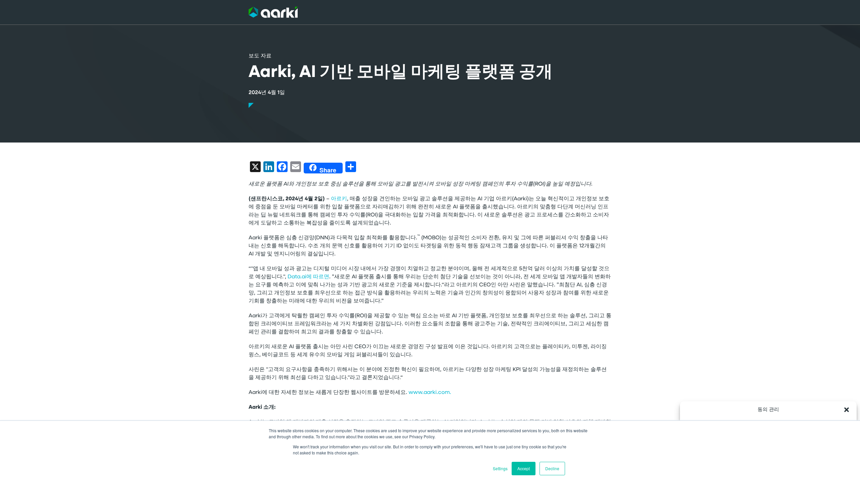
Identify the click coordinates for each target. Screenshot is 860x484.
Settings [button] (500, 468)
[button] (846, 409)
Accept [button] (523, 468)
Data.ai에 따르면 (308, 277)
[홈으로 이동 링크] (273, 12)
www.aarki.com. (429, 392)
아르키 (339, 199)
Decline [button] (552, 468)
